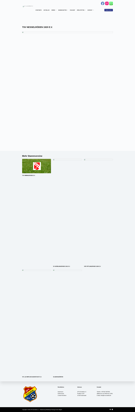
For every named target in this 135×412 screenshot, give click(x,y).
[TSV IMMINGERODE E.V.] (36, 166)
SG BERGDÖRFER (58, 376)
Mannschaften (62, 10)
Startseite (39, 10)
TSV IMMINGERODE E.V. (28, 175)
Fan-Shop (72, 10)
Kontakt (90, 10)
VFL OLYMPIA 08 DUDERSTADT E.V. (32, 376)
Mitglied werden (108, 10)
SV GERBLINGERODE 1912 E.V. (61, 266)
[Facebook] (102, 3)
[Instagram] (107, 3)
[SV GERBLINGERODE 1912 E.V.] (67, 211)
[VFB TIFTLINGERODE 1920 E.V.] (98, 211)
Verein (53, 10)
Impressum (60, 391)
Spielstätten (80, 10)
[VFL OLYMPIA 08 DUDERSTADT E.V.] (36, 322)
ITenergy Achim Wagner (56, 409)
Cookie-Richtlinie (62, 395)
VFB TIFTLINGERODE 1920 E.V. (92, 266)
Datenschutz (61, 393)
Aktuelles (46, 10)
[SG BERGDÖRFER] (67, 322)
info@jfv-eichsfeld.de (106, 395)
